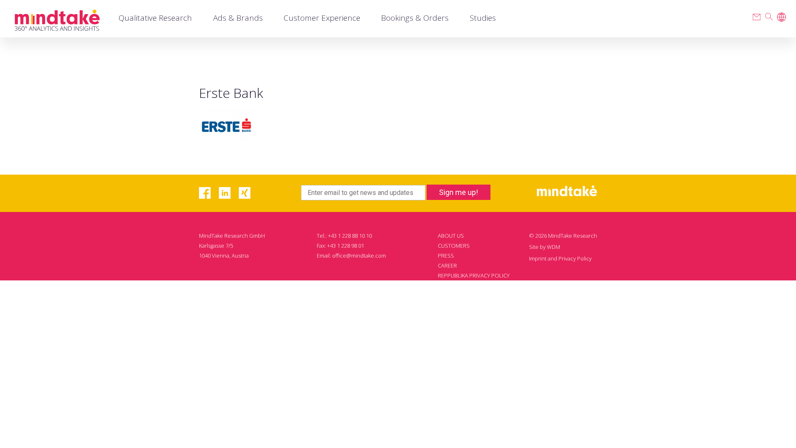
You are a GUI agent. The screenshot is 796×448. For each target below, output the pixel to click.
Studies (483, 17)
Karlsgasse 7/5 (216, 245)
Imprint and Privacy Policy (560, 258)
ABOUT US (451, 235)
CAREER (447, 265)
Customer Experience (322, 17)
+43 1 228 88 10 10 (350, 235)
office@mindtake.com (359, 255)
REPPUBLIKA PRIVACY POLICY (474, 275)
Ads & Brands (238, 17)
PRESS (446, 255)
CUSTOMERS (454, 245)
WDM (553, 247)
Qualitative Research (155, 17)
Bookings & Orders (415, 17)
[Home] (57, 19)
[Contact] (756, 17)
